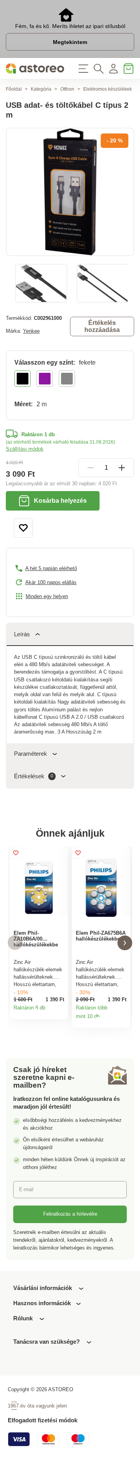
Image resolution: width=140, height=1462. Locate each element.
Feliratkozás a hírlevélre (70, 1214)
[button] (15, 942)
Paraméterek (30, 753)
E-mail (26, 1189)
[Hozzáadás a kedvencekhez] (23, 528)
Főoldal (14, 89)
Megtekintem (70, 42)
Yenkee (31, 331)
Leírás (22, 634)
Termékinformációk (59, 1010)
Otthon (67, 89)
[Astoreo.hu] (35, 68)
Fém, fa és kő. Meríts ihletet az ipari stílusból (70, 26)
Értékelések (33, 776)
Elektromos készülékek (107, 89)
